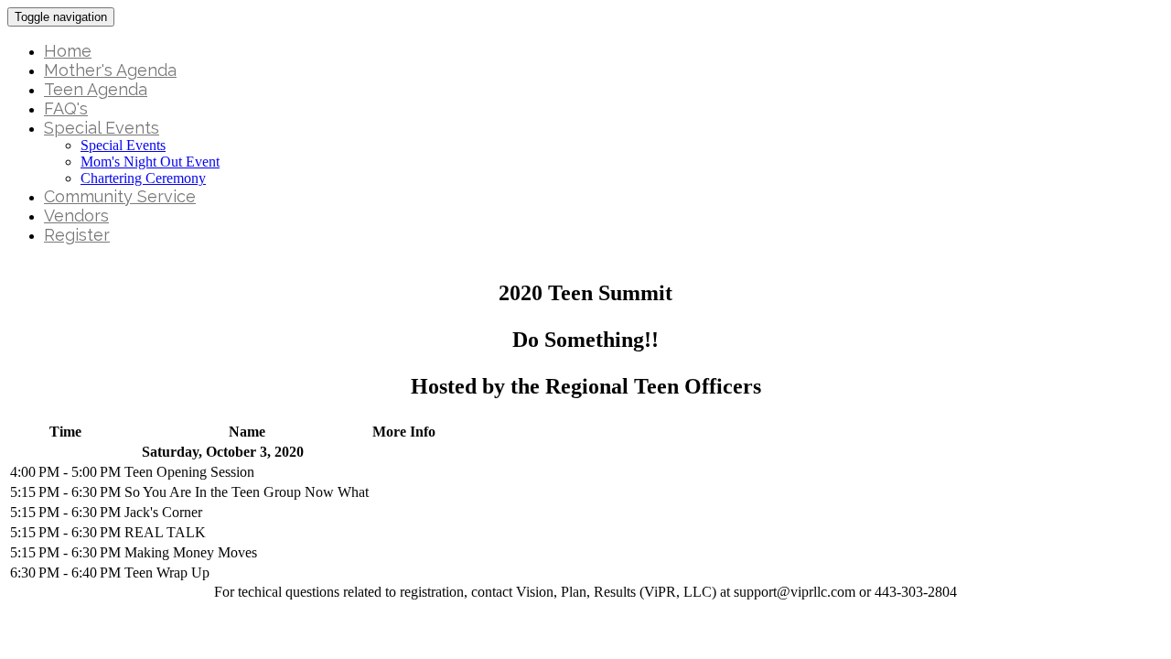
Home (67, 50)
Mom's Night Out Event (150, 161)
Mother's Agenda (110, 70)
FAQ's (66, 108)
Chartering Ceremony (143, 178)
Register (77, 234)
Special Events (101, 127)
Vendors (76, 215)
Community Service (120, 196)
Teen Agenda (95, 89)
